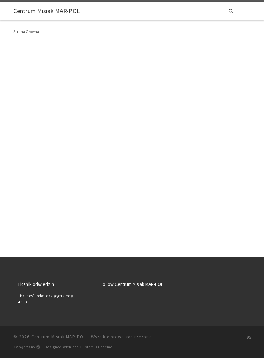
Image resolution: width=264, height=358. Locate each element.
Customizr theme (96, 347)
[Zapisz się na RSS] (249, 338)
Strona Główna (26, 31)
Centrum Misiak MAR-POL (58, 337)
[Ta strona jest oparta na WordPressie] (38, 347)
